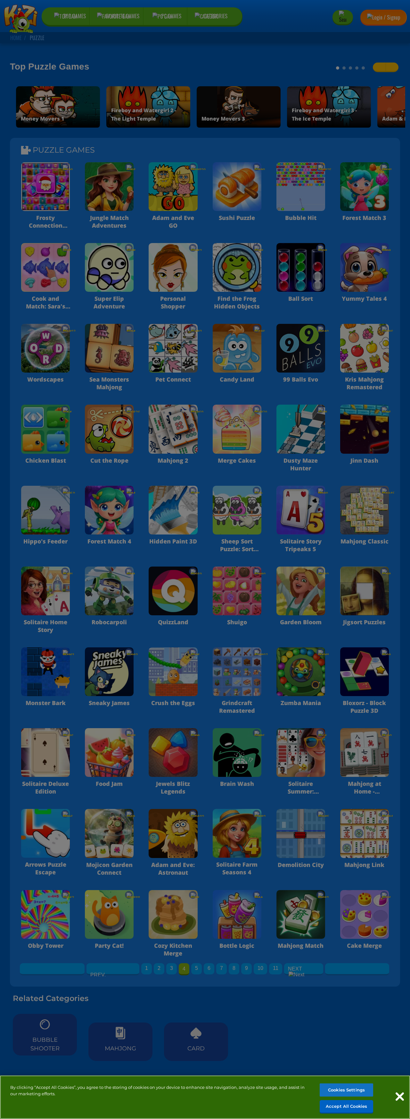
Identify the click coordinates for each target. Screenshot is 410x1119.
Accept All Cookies (346, 1105)
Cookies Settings (346, 1089)
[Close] (400, 1097)
